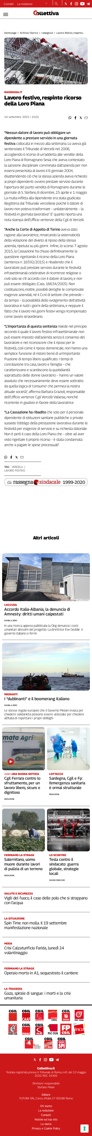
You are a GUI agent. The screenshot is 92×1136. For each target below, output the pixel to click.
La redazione (25, 4)
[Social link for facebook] (71, 3)
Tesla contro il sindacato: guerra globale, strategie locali (64, 866)
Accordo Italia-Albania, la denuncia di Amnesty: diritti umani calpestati (37, 611)
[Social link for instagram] (76, 3)
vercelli (17, 466)
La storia (46, 1124)
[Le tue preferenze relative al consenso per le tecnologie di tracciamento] (84, 1128)
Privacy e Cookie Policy (46, 1128)
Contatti (9, 4)
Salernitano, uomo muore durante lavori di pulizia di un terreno (23, 864)
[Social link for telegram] (88, 3)
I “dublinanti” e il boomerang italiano (37, 698)
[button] (70, 117)
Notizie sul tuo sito (46, 1119)
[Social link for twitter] (65, 3)
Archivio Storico (29, 32)
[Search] (56, 4)
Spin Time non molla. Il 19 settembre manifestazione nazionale (35, 925)
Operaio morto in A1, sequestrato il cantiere (41, 973)
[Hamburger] (5, 14)
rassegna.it (47, 32)
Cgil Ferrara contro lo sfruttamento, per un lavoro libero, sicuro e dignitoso (22, 785)
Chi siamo (46, 1106)
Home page (10, 32)
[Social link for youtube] (82, 3)
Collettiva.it (46, 1068)
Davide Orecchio (57, 880)
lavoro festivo (14, 470)
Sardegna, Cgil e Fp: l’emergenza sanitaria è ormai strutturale (67, 783)
